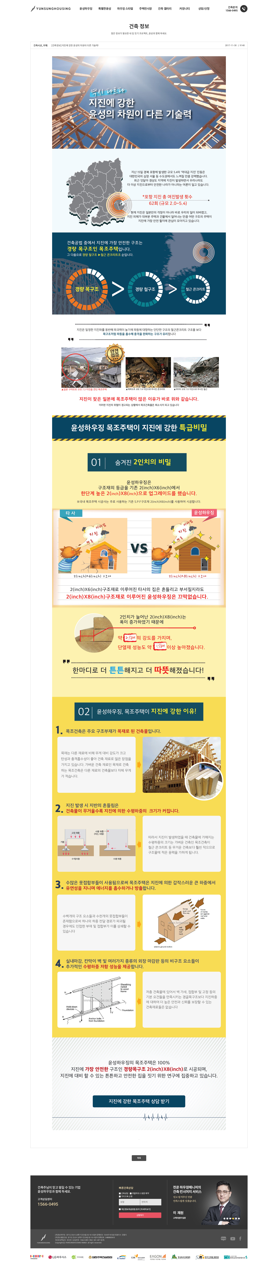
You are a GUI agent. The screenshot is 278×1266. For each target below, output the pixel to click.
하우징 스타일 (125, 8)
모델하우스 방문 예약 (140, 1193)
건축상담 (124, 1193)
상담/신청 (204, 8)
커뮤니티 (184, 8)
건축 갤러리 (164, 8)
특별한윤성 (104, 8)
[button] (224, 1218)
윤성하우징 (85, 8)
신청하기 (140, 1215)
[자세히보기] (145, 1209)
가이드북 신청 (126, 1196)
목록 (139, 1158)
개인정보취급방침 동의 (130, 1209)
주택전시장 (145, 8)
